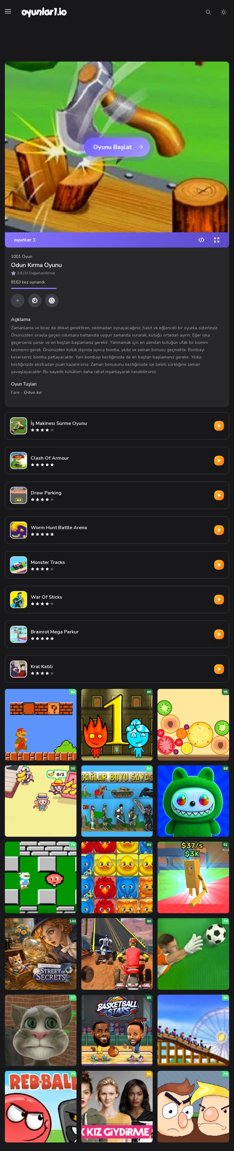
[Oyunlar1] (43, 12)
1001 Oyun (21, 256)
